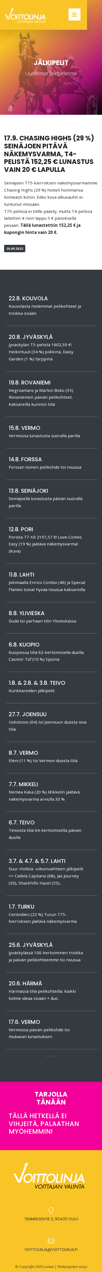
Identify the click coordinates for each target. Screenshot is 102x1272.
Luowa (49, 1266)
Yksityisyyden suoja (72, 1266)
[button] (50, 1057)
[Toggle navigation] (75, 14)
